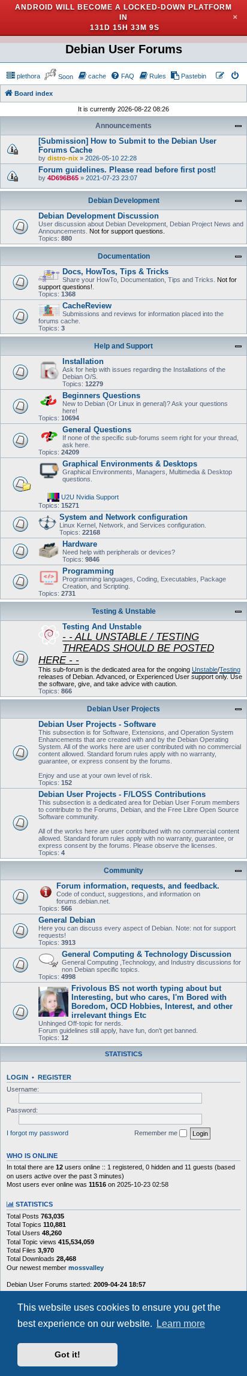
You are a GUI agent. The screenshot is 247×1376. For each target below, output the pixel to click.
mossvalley (86, 1267)
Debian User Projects (123, 709)
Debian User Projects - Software (97, 724)
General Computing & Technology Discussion (146, 954)
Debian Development (123, 200)
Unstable (205, 669)
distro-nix (62, 158)
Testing (229, 669)
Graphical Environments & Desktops (129, 463)
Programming (88, 570)
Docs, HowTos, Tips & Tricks (115, 271)
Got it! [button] (67, 1354)
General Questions (96, 429)
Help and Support (123, 346)
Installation (83, 361)
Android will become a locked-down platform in (123, 12)
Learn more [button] (180, 1324)
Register (54, 1077)
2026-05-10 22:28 (111, 158)
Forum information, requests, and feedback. (137, 885)
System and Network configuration (123, 517)
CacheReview (87, 305)
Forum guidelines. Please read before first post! (127, 169)
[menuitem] (23, 76)
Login (17, 1077)
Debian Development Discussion (98, 215)
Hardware (79, 544)
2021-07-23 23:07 (111, 177)
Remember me (156, 1132)
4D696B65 (63, 177)
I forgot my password (37, 1132)
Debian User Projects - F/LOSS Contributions (122, 794)
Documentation (124, 256)
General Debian (66, 920)
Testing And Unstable (101, 626)
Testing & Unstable (124, 611)
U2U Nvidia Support (90, 497)
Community (123, 870)
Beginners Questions (101, 395)
